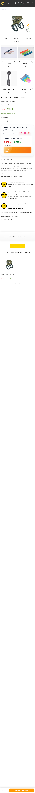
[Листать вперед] (19, 284)
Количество (4, 117)
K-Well (14, 101)
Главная (4, 9)
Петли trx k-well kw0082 (7, 274)
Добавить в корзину (22, 790)
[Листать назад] (16, 284)
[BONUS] (21, 3)
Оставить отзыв (17, 246)
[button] (32, 3)
